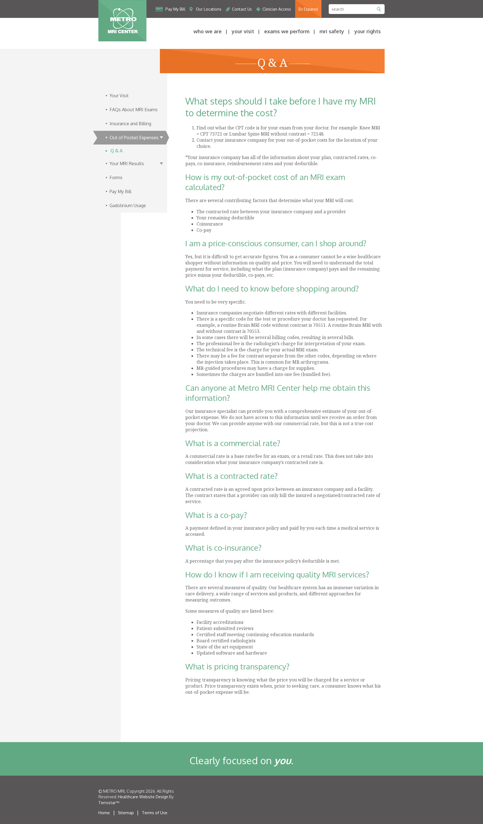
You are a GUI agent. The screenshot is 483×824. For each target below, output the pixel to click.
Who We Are (207, 31)
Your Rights (367, 31)
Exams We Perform (286, 31)
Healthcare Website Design (143, 796)
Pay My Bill (175, 9)
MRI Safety (331, 31)
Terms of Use (154, 812)
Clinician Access (276, 9)
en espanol (308, 9)
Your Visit (243, 31)
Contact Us (242, 9)
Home (104, 812)
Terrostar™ (108, 802)
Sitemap (126, 812)
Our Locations (208, 9)
